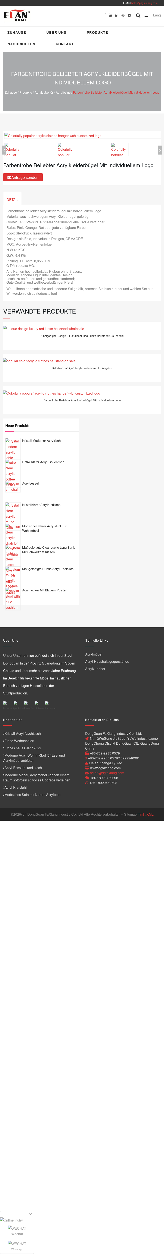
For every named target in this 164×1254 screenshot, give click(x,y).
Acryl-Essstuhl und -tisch (23, 767)
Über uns (56, 32)
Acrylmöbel (93, 654)
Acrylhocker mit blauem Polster (44, 590)
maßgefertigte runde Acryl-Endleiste (47, 568)
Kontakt (65, 43)
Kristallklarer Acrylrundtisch (41, 504)
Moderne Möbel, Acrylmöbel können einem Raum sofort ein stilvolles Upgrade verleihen (36, 777)
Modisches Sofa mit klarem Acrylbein (32, 794)
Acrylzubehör (44, 92)
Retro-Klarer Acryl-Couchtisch (43, 462)
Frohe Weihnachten (19, 740)
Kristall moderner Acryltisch (41, 440)
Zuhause (16, 32)
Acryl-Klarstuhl (15, 787)
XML (150, 814)
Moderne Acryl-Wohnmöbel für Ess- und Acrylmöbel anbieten (34, 758)
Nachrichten (21, 43)
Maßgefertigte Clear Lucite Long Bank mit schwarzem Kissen (48, 549)
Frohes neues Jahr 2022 (22, 748)
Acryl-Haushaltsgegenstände (107, 661)
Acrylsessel (30, 483)
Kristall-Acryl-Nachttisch (22, 733)
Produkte (97, 32)
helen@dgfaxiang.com (144, 3)
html (141, 814)
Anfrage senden (24, 177)
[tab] (12, 198)
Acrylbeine (63, 92)
